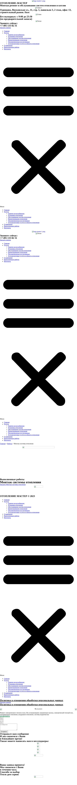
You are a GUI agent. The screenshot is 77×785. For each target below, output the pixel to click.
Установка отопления (15, 36)
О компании (8, 45)
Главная (6, 31)
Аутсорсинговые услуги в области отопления (23, 44)
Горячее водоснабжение (16, 35)
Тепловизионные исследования (19, 42)
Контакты (7, 49)
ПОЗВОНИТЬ (5, 716)
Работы (9, 444)
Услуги (6, 33)
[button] (38, 130)
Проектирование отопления (17, 40)
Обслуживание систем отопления (19, 38)
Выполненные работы (11, 47)
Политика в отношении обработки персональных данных (31, 700)
